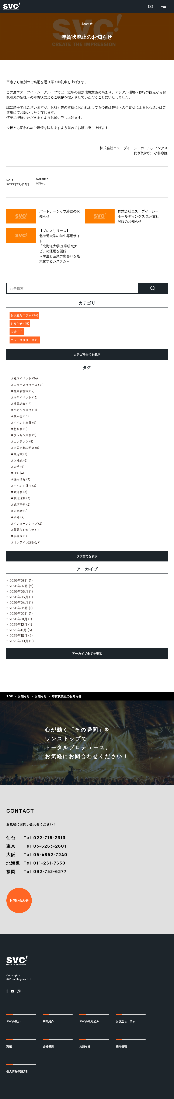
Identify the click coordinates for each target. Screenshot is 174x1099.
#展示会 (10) (20, 416)
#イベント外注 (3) (23, 486)
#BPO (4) (17, 473)
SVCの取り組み (89, 1021)
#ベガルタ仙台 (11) (24, 410)
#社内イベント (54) (24, 378)
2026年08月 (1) (21, 580)
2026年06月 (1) (21, 591)
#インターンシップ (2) (26, 523)
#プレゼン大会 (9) (23, 435)
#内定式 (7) (19, 454)
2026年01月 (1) (21, 619)
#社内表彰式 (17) (23, 391)
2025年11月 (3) (21, 630)
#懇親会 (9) (19, 429)
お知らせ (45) (20, 323)
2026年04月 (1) (21, 602)
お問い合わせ (19, 900)
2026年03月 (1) (21, 608)
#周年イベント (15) (24, 397)
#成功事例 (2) (21, 504)
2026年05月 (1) (21, 597)
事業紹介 (48, 1021)
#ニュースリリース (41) (27, 385)
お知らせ (85, 1046)
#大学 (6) (18, 467)
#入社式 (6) (19, 460)
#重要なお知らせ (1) (25, 530)
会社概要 (48, 1046)
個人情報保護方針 (17, 1071)
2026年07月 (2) (22, 586)
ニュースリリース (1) (25, 340)
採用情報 (121, 1046)
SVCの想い (13, 1021)
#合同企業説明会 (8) (25, 448)
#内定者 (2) (19, 511)
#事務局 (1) (19, 536)
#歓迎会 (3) (19, 492)
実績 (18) (17, 332)
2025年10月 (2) (21, 635)
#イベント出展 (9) (23, 423)
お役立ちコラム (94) (24, 315)
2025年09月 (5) (22, 641)
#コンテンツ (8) (22, 441)
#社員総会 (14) (21, 403)
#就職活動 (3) (20, 498)
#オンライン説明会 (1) (26, 542)
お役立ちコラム (125, 1021)
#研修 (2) (18, 517)
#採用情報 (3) (20, 479)
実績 (9, 1046)
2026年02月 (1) (21, 613)
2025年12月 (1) (21, 624)
